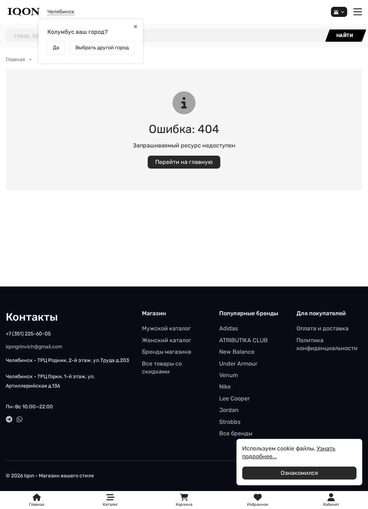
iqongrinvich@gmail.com (34, 347)
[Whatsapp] (19, 419)
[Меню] (358, 12)
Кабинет (331, 504)
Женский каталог (166, 340)
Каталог (110, 504)
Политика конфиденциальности (327, 344)
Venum (228, 375)
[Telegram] (9, 419)
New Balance (236, 351)
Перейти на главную (184, 162)
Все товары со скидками (162, 367)
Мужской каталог (166, 328)
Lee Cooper (234, 398)
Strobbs (229, 421)
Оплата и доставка (322, 328)
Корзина (184, 500)
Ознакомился (299, 472)
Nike (225, 386)
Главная (15, 59)
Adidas (228, 328)
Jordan (229, 410)
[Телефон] (339, 12)
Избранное (257, 500)
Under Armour (238, 363)
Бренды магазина (166, 351)
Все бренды (235, 433)
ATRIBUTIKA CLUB (243, 340)
